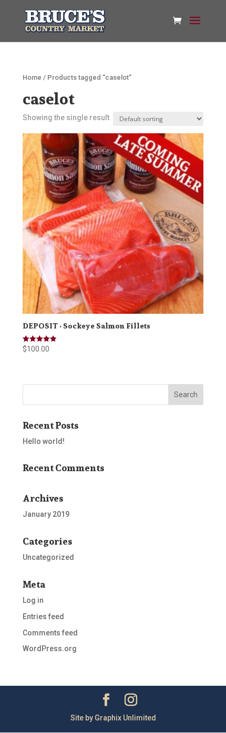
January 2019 (46, 514)
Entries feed (43, 616)
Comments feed (50, 633)
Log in (33, 600)
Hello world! (44, 441)
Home (32, 77)
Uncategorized (48, 557)
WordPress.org (50, 648)
